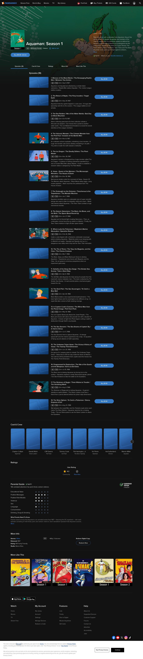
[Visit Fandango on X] (122, 637)
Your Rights (64, 646)
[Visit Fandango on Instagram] (126, 637)
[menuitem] (110, 3)
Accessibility (88, 630)
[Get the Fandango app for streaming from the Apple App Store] (16, 599)
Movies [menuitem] (46, 3)
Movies (13, 614)
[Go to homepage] (9, 3)
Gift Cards (62, 624)
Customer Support (89, 617)
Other (18, 538)
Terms (42, 644)
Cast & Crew (36, 66)
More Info (65, 66)
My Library (38, 611)
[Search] (140, 3)
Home (13, 611)
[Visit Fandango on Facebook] (113, 637)
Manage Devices (40, 621)
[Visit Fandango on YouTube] (118, 637)
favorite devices (116, 56)
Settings (37, 617)
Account (38, 614)
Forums (86, 621)
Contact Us (87, 624)
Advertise (87, 627)
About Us (87, 611)
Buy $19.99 (22, 55)
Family (61, 614)
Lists (60, 611)
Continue (117, 650)
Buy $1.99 (104, 79)
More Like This (81, 66)
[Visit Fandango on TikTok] (130, 637)
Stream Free (15, 621)
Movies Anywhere (65, 621)
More (95, 52)
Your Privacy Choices (102, 650)
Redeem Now (83, 543)
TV (12, 617)
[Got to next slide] (132, 441)
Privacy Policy (71, 644)
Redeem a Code (40, 624)
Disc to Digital (63, 617)
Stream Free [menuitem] (25, 3)
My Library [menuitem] (61, 3)
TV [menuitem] (53, 3)
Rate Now (77, 474)
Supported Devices (90, 614)
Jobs (85, 634)
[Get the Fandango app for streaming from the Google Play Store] (29, 599)
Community (66, 474)
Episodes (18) (19, 66)
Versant (18, 644)
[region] (71, 650)
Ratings (50, 66)
